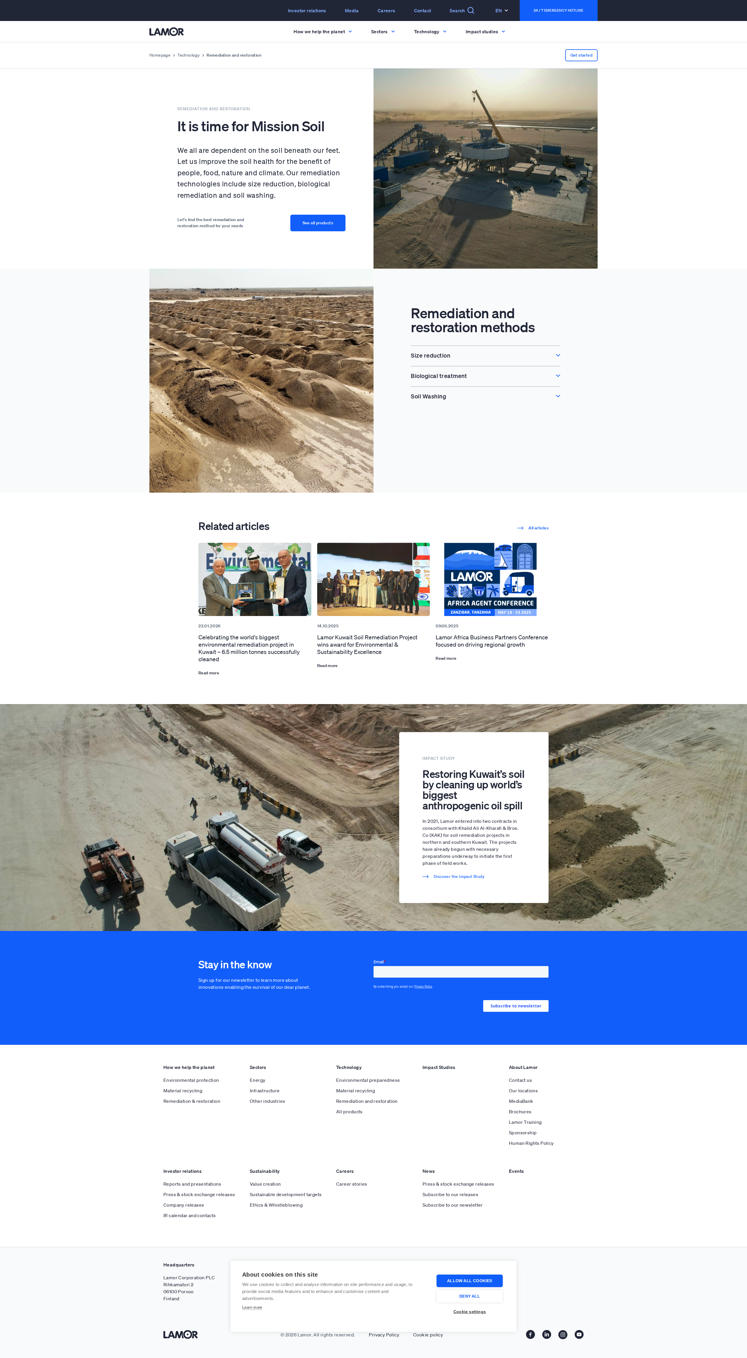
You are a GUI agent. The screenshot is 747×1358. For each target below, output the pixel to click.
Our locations (523, 1090)
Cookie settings (469, 1312)
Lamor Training (525, 1122)
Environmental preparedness (368, 1080)
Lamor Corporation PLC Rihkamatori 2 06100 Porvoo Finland (189, 1288)
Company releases (183, 1205)
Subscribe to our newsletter (453, 1205)
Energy (257, 1080)
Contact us (520, 1080)
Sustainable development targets (286, 1194)
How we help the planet (189, 1067)
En (498, 10)
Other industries (267, 1101)
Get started (581, 55)
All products (349, 1111)
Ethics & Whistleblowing (276, 1205)
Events (516, 1171)
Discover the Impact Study (459, 876)
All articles (538, 528)
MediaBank (521, 1101)
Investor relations (182, 1171)
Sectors (258, 1067)
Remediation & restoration (191, 1101)
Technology (188, 55)
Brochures (520, 1111)
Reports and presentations (192, 1184)
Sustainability (265, 1171)
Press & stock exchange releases (199, 1194)
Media (352, 10)
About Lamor (523, 1067)
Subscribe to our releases (450, 1194)
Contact (422, 10)
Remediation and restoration (367, 1101)
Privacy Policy (384, 1335)
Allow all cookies (469, 1281)
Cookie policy (428, 1335)
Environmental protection (191, 1080)
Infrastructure (265, 1090)
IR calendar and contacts (189, 1215)
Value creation (265, 1184)
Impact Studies (439, 1067)
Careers (386, 10)
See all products (318, 222)
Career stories (351, 1184)
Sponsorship (523, 1132)
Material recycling (182, 1090)
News (429, 1171)
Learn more (252, 1307)
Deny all (469, 1296)
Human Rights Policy (531, 1143)
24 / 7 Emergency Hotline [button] (559, 10)
